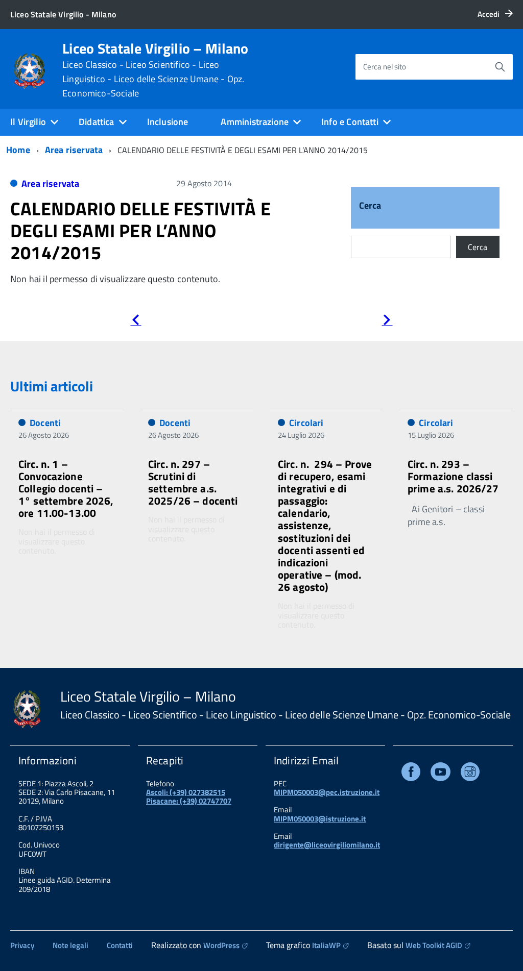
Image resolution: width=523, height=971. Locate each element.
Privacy (22, 945)
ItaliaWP (326, 945)
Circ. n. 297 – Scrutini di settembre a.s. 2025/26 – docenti (193, 482)
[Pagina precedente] (135, 322)
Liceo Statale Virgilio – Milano (155, 69)
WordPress (221, 945)
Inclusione (167, 122)
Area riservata (74, 150)
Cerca (370, 206)
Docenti (45, 423)
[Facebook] (410, 774)
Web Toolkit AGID (434, 945)
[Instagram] (470, 774)
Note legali (70, 945)
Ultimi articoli (51, 386)
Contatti (120, 945)
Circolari (306, 423)
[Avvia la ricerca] (500, 67)
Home (18, 150)
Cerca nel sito (384, 66)
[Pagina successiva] (387, 322)
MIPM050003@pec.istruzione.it (326, 792)
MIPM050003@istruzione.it (320, 819)
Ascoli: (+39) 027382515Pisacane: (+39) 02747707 (188, 796)
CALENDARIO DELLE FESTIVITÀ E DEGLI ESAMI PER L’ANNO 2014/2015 (140, 230)
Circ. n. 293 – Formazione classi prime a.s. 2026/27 (453, 476)
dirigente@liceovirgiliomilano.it (327, 845)
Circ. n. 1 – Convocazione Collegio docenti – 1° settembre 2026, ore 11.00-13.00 (66, 488)
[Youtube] (440, 774)
